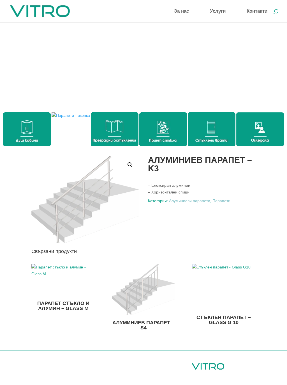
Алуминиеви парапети (189, 201)
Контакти (257, 11)
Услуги (218, 11)
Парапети (221, 201)
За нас (181, 11)
